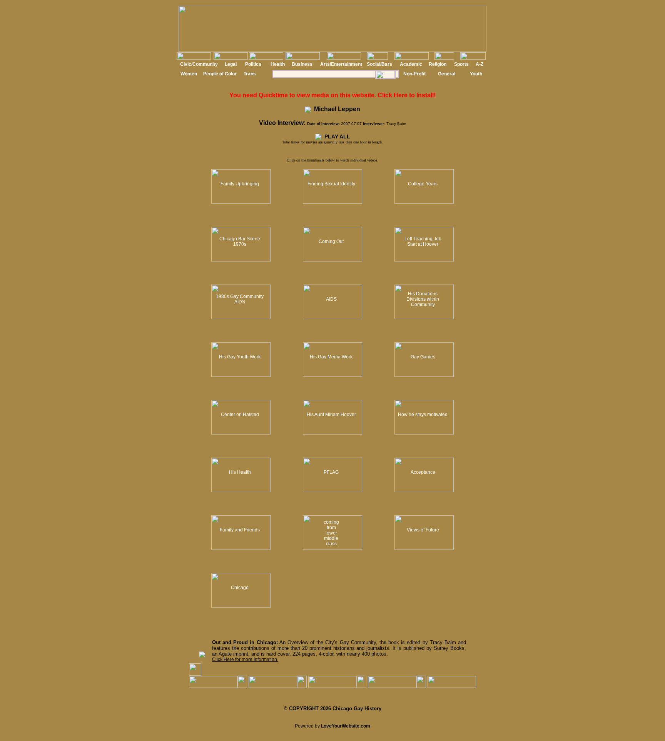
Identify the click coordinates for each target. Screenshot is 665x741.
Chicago (240, 587)
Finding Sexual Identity (331, 183)
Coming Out (331, 241)
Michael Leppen (335, 109)
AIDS (331, 299)
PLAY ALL (335, 136)
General (446, 74)
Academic (411, 64)
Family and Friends (240, 530)
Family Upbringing (240, 183)
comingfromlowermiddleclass (331, 533)
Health (278, 64)
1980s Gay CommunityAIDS (240, 299)
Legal (231, 64)
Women (188, 74)
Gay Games (423, 357)
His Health (240, 472)
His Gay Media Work (331, 357)
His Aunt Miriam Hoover (331, 414)
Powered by (332, 726)
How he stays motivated (423, 414)
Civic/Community (199, 64)
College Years (423, 183)
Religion (437, 64)
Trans (250, 74)
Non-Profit (414, 74)
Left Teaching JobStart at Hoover (422, 241)
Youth (476, 74)
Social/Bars (379, 64)
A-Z (479, 64)
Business (302, 64)
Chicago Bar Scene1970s (239, 241)
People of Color (220, 74)
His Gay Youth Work (240, 357)
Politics (253, 64)
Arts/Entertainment (341, 64)
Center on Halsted (240, 414)
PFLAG (331, 472)
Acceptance (423, 472)
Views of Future (423, 530)
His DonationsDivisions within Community (422, 299)
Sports (461, 64)
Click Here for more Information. (245, 659)
